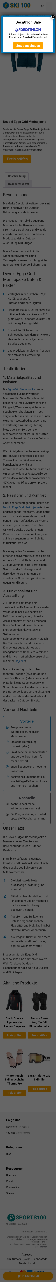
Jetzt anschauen (28, 46)
